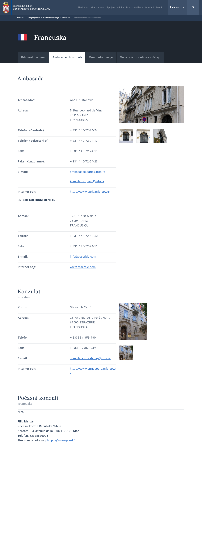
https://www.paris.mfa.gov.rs (90, 191)
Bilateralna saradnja (51, 18)
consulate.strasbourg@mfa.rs (90, 358)
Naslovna (83, 7)
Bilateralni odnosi (33, 57)
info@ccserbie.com (83, 256)
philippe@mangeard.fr (60, 440)
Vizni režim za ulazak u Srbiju (140, 57)
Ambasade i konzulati (67, 57)
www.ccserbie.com (83, 267)
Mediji (159, 7)
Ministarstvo (97, 7)
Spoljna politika (115, 7)
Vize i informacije (101, 57)
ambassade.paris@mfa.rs (87, 172)
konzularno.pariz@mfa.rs (87, 181)
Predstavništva (134, 7)
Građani (149, 7)
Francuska (66, 18)
